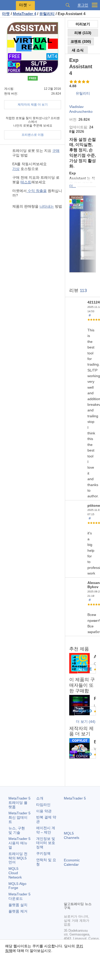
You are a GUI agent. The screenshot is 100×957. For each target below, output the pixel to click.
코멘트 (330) (81, 41)
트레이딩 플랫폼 (19, 802)
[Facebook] (67, 889)
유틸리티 (83, 93)
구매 (55, 151)
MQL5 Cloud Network (15, 872)
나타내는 (46, 206)
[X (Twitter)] (83, 889)
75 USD (85, 754)
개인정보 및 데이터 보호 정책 (45, 843)
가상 (15, 169)
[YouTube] (67, 897)
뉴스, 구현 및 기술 (16, 830)
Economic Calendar (72, 862)
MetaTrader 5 (75, 798)
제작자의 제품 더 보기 (33, 104)
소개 (39, 798)
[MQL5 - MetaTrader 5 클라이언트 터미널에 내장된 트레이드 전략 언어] (8, 5)
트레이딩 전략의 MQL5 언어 (17, 858)
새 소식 (78, 50)
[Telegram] (75, 889)
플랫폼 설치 (17, 905)
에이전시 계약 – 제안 (45, 830)
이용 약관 (44, 811)
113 (83, 290)
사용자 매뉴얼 (19, 843)
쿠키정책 (43, 853)
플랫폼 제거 (17, 911)
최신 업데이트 (19, 817)
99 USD (85, 711)
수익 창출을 (37, 191)
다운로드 (19, 896)
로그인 (82, 5)
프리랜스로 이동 (33, 135)
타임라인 (43, 805)
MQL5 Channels (71, 835)
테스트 (26, 182)
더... (72, 186)
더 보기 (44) (85, 721)
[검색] (68, 5)
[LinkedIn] (75, 897)
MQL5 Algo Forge (17, 886)
